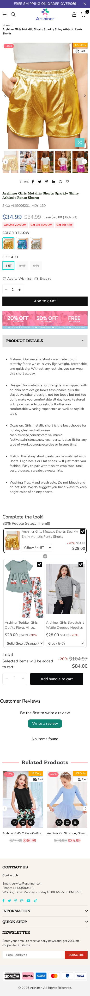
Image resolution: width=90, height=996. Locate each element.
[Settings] (74, 14)
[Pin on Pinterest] (46, 181)
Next (85, 95)
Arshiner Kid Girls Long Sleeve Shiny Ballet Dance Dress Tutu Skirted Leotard (67, 833)
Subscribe (76, 955)
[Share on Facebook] (33, 181)
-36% (8, 46)
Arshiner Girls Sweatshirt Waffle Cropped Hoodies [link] (65, 625)
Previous (5, 95)
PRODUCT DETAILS (24, 341)
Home (6, 25)
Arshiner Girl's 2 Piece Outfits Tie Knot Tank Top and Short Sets (23, 833)
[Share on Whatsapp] (60, 181)
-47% (53, 774)
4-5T (8, 266)
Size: (10, 257)
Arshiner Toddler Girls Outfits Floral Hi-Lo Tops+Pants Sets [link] (21, 625)
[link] (12, 540)
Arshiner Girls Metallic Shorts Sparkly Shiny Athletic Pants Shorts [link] (50, 534)
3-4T (22, 266)
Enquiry (45, 278)
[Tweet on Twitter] (40, 181)
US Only (80, 45)
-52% (9, 774)
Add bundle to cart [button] (57, 679)
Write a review (45, 723)
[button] (7, 679)
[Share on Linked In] (53, 181)
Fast (82, 51)
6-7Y (36, 266)
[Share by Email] (67, 181)
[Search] (13, 14)
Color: (16, 233)
